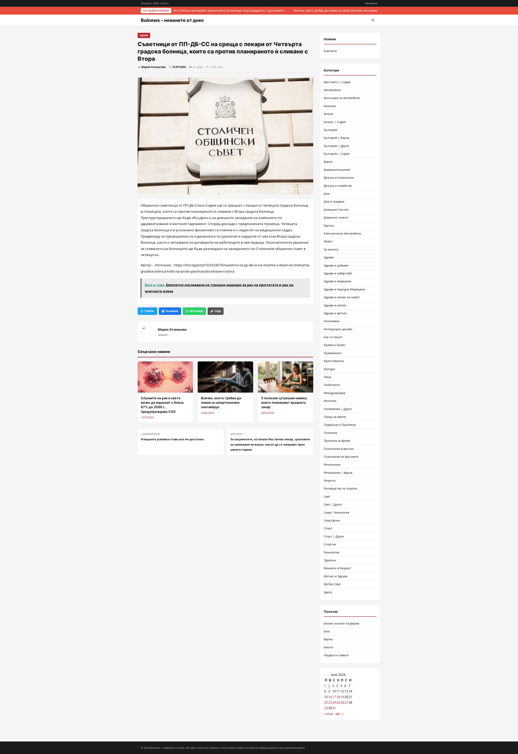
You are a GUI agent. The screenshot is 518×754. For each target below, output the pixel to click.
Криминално (333, 353)
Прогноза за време (337, 441)
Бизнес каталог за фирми (341, 623)
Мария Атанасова (153, 67)
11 (338, 691)
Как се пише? (333, 337)
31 (334, 708)
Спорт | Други (334, 536)
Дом (326, 193)
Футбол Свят (332, 584)
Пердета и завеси (336, 655)
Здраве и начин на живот (342, 297)
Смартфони (332, 520)
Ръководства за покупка (340, 488)
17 (334, 697)
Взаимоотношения (337, 170)
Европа (329, 225)
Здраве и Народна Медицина (344, 289)
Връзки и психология (338, 177)
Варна (328, 162)
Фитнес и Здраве (335, 576)
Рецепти (329, 480)
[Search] (373, 20)
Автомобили (332, 90)
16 (330, 697)
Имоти (328, 647)
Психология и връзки (338, 449)
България (330, 130)
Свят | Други (333, 504)
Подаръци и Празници (340, 425)
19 (342, 697)
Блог (327, 631)
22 (326, 702)
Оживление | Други (338, 409)
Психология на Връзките (341, 457)
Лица (327, 377)
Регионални (332, 464)
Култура (329, 369)
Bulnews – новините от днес (172, 20)
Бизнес (329, 114)
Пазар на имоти (335, 417)
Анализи (330, 106)
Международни (334, 393)
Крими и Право (334, 345)
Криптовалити (334, 361)
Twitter (149, 311)
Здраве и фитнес (335, 313)
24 (334, 702)
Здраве (144, 35)
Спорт (328, 528)
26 (342, 702)
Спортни (330, 544)
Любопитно (332, 385)
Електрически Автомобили (342, 233)
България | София (336, 154)
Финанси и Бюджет (337, 568)
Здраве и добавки (336, 265)
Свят (327, 496)
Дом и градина (334, 201)
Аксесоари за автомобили (342, 98)
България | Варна (336, 138)
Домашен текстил (336, 209)
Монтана (330, 401)
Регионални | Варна (338, 473)
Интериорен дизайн (338, 329)
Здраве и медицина (337, 281)
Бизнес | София (335, 122)
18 (338, 697)
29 (326, 708)
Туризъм (330, 560)
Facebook (172, 311)
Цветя (328, 592)
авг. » (339, 714)
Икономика (331, 321)
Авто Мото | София (337, 82)
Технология (332, 552)
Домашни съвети (336, 217)
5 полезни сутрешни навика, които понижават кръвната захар (284, 402)
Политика (330, 433)
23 (330, 702)
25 (338, 702)
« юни (328, 714)
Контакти (371, 3)
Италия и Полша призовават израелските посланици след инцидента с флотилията (224, 10)
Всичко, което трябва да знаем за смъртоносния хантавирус (335, 10)
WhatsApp (196, 311)
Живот (328, 241)
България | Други (336, 146)
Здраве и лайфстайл (338, 273)
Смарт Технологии (336, 512)
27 (346, 702)
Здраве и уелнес (335, 305)
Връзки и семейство (338, 186)
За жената (331, 249)
